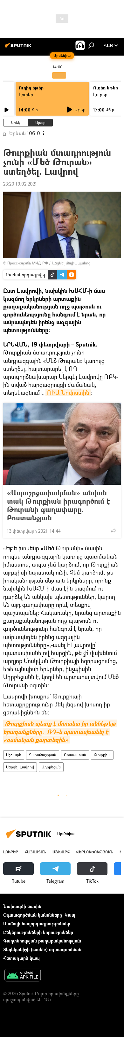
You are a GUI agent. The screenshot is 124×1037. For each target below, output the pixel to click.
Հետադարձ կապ (21, 958)
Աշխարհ (13, 755)
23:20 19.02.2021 (20, 184)
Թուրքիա (102, 755)
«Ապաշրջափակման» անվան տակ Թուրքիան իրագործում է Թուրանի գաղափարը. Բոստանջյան (58, 505)
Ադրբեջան (51, 767)
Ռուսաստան (75, 755)
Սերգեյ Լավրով (20, 767)
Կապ (70, 915)
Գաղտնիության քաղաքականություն (42, 941)
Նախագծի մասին (22, 906)
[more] (113, 530)
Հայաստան (35, 852)
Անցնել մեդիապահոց (71, 263)
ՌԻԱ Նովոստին (68, 392)
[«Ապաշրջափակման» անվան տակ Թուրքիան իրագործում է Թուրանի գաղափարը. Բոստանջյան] (62, 444)
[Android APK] (22, 976)
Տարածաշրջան (42, 755)
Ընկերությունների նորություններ (38, 932)
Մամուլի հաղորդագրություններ (36, 923)
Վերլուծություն (94, 852)
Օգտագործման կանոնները (32, 915)
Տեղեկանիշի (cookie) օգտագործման (42, 949)
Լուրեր (26, 94)
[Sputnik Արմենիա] (19, 48)
